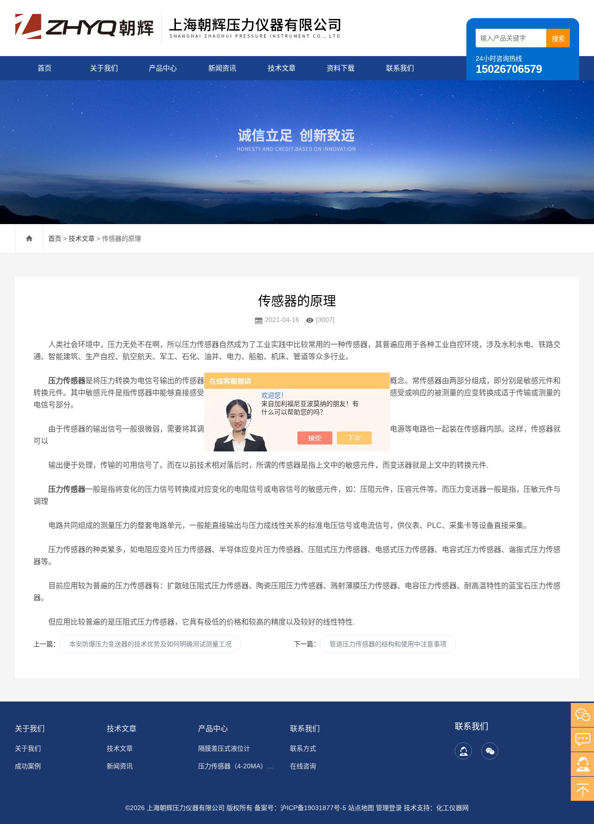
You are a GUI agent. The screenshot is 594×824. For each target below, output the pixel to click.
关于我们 (104, 68)
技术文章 (282, 68)
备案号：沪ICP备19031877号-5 (300, 807)
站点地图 (361, 807)
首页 (45, 68)
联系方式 (303, 748)
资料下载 (341, 68)
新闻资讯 (222, 68)
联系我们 (400, 68)
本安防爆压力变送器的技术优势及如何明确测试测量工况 (150, 644)
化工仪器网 (452, 807)
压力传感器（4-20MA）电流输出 (238, 766)
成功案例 (28, 766)
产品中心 (163, 68)
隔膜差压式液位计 (224, 748)
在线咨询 (303, 766)
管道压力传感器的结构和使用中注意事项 (387, 644)
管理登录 (389, 807)
